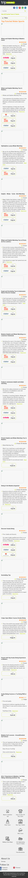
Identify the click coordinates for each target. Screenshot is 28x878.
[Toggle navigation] (25, 2)
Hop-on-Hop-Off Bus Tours (20, 815)
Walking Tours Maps (7, 842)
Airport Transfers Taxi (7, 815)
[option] (9, 57)
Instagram (4, 869)
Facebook (4, 867)
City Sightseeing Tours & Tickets (20, 843)
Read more (9, 54)
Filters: (6, 18)
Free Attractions (20, 852)
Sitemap (3, 861)
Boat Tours (7, 825)
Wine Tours (20, 833)
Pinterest (18, 867)
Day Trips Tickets (20, 825)
